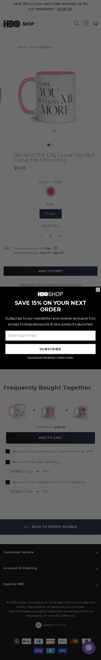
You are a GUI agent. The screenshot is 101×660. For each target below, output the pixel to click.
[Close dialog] (98, 289)
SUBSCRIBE (50, 349)
